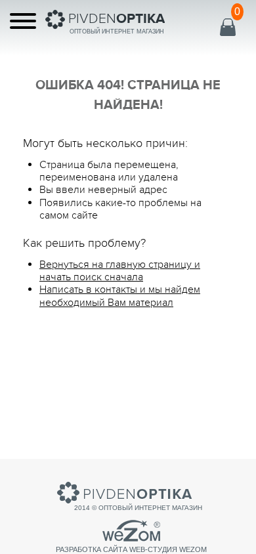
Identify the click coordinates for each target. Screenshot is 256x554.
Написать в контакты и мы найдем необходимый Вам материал (119, 296)
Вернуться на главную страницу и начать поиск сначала (119, 271)
